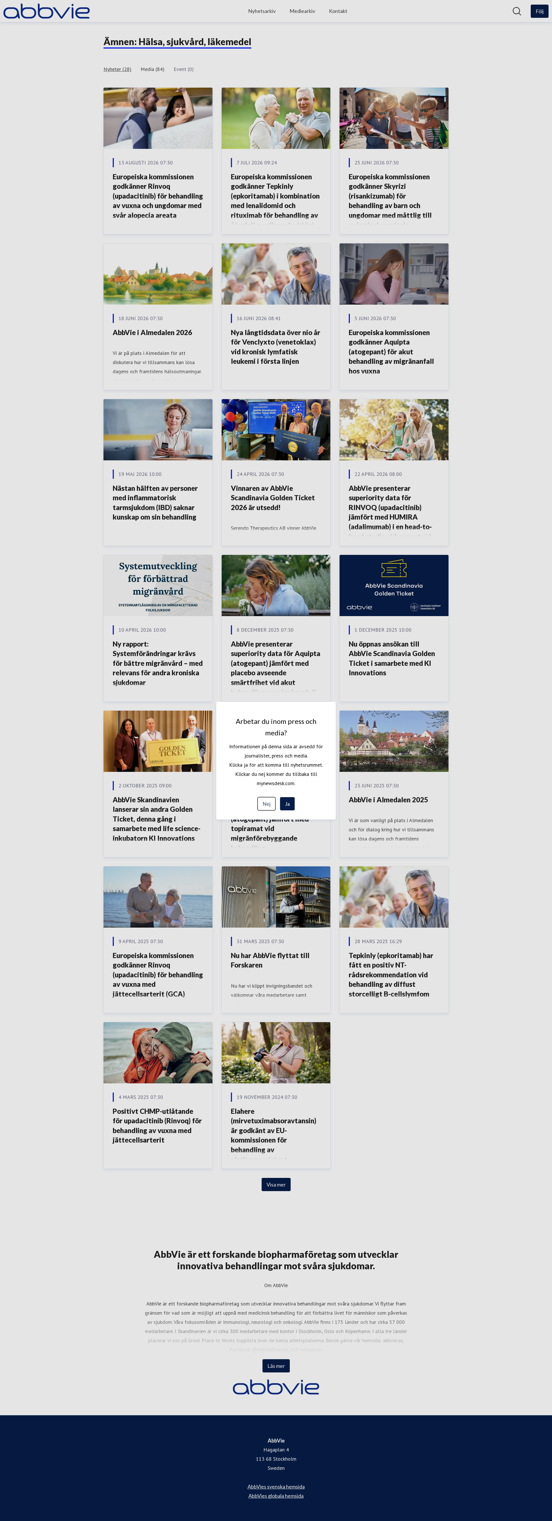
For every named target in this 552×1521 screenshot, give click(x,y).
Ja (287, 804)
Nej (266, 804)
